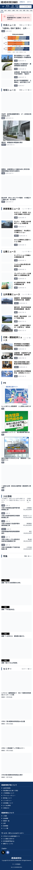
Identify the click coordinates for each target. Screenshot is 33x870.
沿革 (3, 823)
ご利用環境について (7, 793)
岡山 (28, 10)
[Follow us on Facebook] (8, 852)
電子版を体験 (17, 6)
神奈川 (9, 10)
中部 (17, 10)
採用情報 (4, 826)
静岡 (13, 10)
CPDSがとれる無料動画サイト (10, 836)
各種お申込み (12, 6)
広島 (31, 10)
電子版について (8, 6)
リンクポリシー (6, 800)
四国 (24, 10)
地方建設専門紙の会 (7, 841)
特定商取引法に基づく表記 (9, 790)
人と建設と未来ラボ (7, 839)
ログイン (29, 2)
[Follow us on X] (3, 852)
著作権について (6, 798)
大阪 (21, 10)
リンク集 (4, 828)
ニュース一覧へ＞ (27, 209)
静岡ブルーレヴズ (7, 844)
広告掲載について (7, 803)
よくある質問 (6, 805)
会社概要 (4, 818)
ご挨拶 (4, 816)
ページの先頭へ (16, 864)
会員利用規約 (6, 788)
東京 (5, 10)
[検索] (30, 6)
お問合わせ (22, 2)
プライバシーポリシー (8, 795)
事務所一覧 (5, 821)
